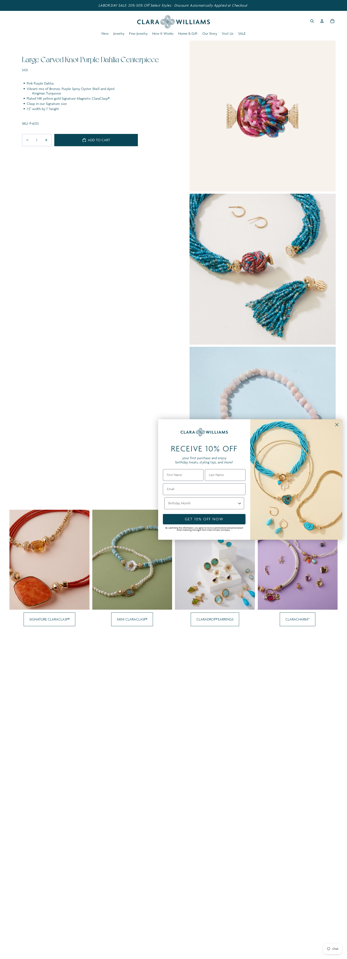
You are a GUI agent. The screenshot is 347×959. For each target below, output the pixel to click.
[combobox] (202, 503)
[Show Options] (239, 503)
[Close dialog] (336, 424)
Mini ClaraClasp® (132, 619)
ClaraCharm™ (297, 619)
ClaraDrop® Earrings (214, 619)
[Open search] (312, 21)
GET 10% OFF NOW (204, 519)
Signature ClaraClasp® (49, 619)
